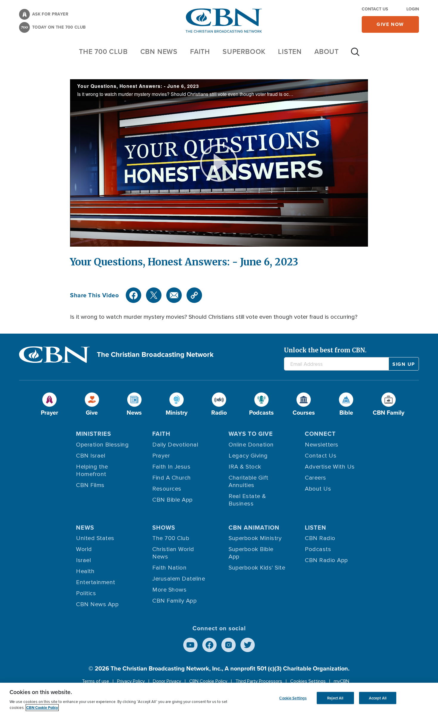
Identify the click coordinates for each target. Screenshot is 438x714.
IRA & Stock (245, 466)
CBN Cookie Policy (208, 681)
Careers (315, 477)
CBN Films (90, 485)
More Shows (169, 589)
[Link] (194, 295)
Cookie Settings (293, 698)
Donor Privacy (167, 681)
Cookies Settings (308, 681)
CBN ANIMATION (254, 527)
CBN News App (97, 604)
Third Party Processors (258, 681)
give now (390, 24)
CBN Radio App (326, 560)
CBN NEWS (159, 51)
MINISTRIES (93, 433)
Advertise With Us (330, 466)
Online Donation (251, 444)
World (84, 549)
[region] (219, 698)
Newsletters (321, 444)
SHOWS (163, 527)
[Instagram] (228, 645)
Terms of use (95, 681)
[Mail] (174, 295)
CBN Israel (90, 455)
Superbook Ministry (255, 538)
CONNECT (320, 433)
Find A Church (171, 477)
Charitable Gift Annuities (248, 481)
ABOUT (326, 51)
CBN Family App (174, 600)
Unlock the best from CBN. (325, 350)
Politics (86, 593)
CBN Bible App (172, 499)
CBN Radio (320, 538)
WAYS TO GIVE (251, 433)
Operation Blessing (102, 444)
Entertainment (95, 582)
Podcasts (318, 549)
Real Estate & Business (247, 500)
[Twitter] (153, 295)
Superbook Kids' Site (257, 567)
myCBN (341, 681)
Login (412, 9)
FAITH (200, 51)
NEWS (85, 527)
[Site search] (355, 55)
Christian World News (173, 553)
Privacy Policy (131, 681)
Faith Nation (169, 567)
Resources (166, 488)
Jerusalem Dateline (178, 578)
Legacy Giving (248, 455)
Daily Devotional (175, 444)
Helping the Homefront (92, 470)
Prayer (161, 455)
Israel (83, 560)
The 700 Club (103, 51)
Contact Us (375, 9)
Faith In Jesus (171, 466)
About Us (318, 488)
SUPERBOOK (244, 51)
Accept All (377, 698)
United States (95, 538)
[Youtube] (190, 645)
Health (85, 571)
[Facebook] (133, 295)
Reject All (335, 698)
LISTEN (290, 51)
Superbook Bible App (251, 553)
